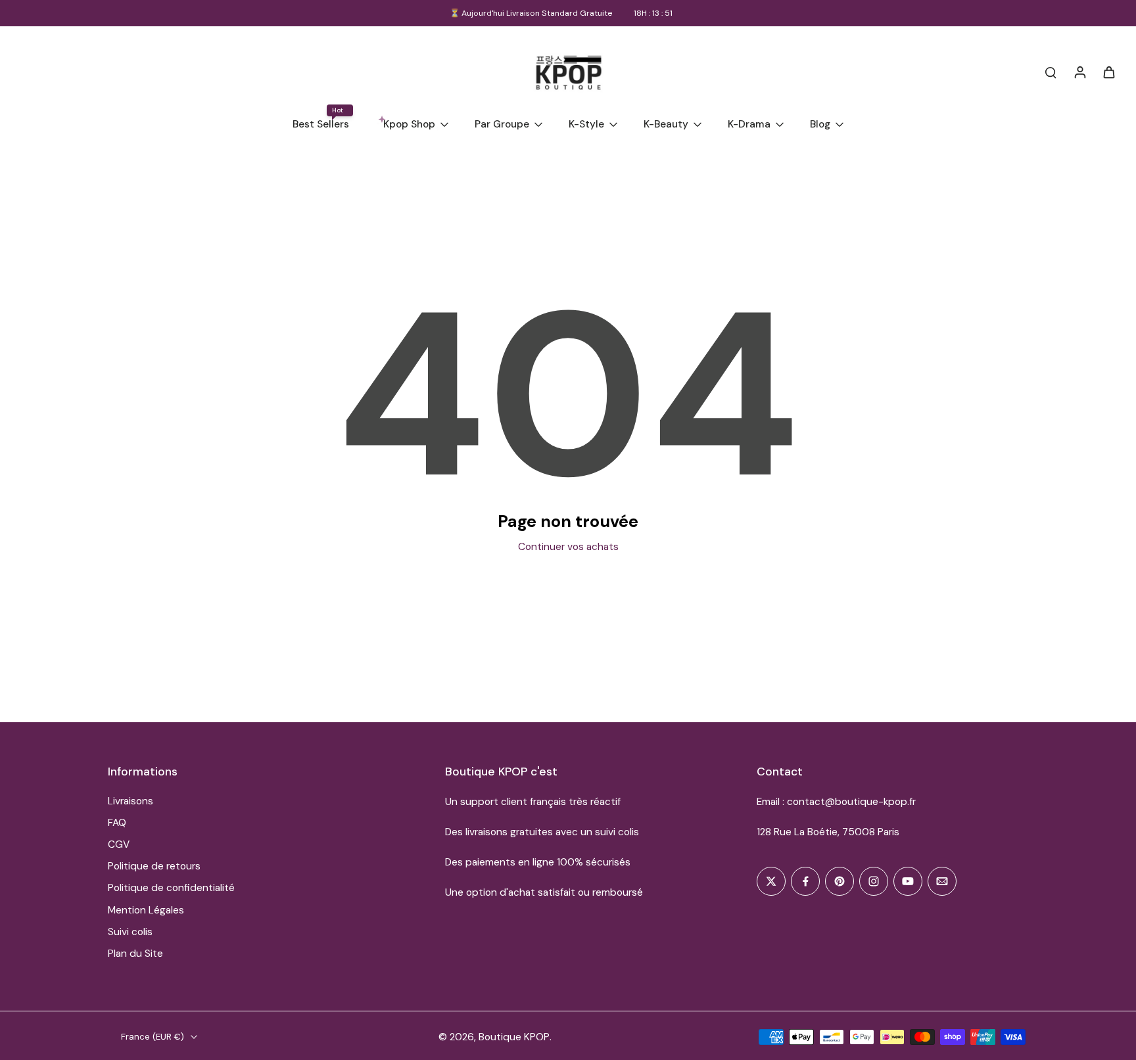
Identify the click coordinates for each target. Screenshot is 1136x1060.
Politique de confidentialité (171, 887)
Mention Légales (146, 910)
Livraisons (130, 801)
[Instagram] (873, 881)
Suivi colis (130, 931)
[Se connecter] (1079, 71)
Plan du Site (135, 953)
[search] (1050, 71)
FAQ (117, 822)
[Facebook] (805, 881)
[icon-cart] (1108, 71)
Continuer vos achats (568, 546)
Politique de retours (154, 866)
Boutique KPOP (514, 1037)
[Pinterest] (839, 881)
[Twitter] (771, 881)
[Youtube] (907, 881)
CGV (119, 844)
